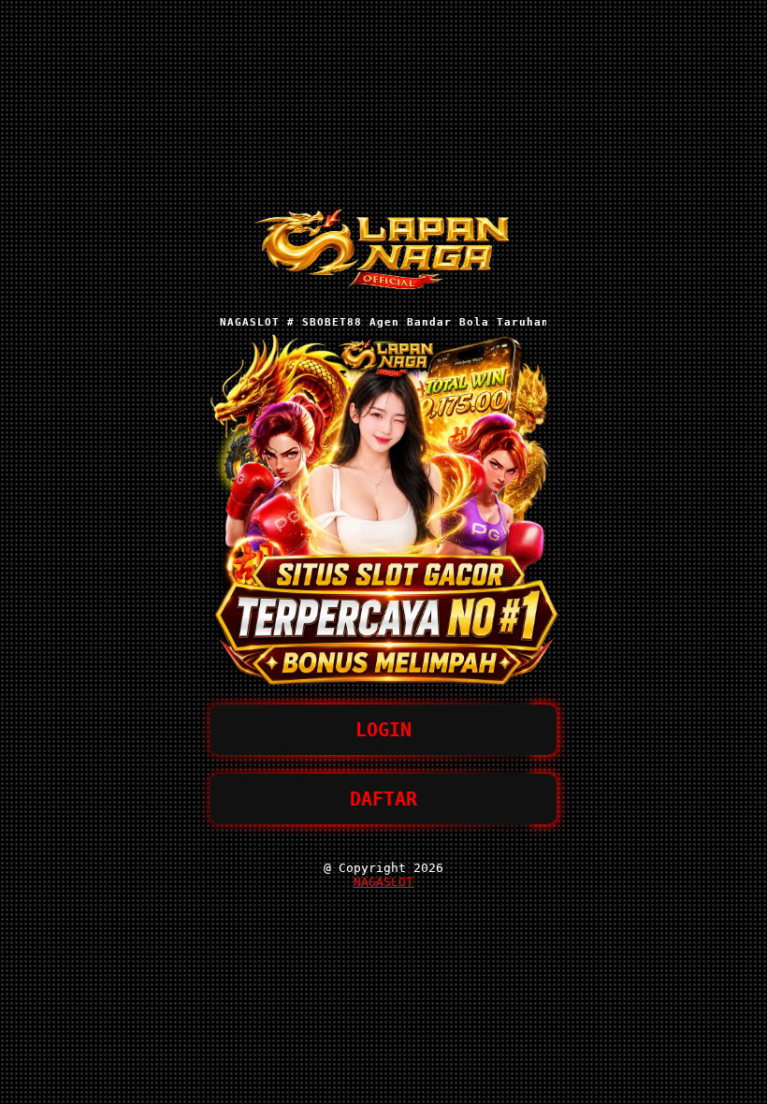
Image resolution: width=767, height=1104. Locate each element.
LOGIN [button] (383, 730)
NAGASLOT (383, 882)
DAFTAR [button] (383, 799)
